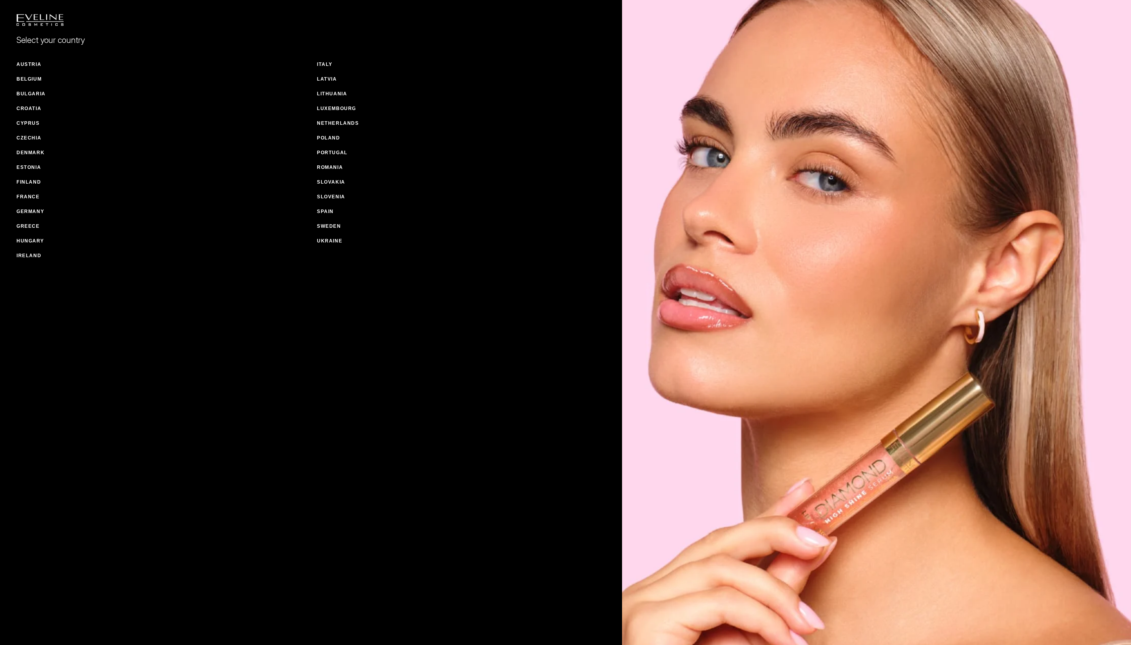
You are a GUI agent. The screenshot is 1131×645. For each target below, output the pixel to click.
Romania (330, 167)
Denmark (30, 152)
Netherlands (338, 123)
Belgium (29, 79)
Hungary (30, 240)
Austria (28, 64)
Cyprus (28, 123)
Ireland (28, 255)
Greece (28, 226)
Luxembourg (336, 108)
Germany (30, 211)
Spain (325, 211)
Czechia (28, 137)
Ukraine (329, 240)
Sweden (329, 226)
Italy (325, 64)
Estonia (28, 167)
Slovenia (331, 196)
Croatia (28, 108)
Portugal (332, 152)
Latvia (327, 79)
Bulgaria (31, 93)
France (28, 196)
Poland (328, 137)
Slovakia (331, 181)
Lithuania (332, 93)
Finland (28, 181)
